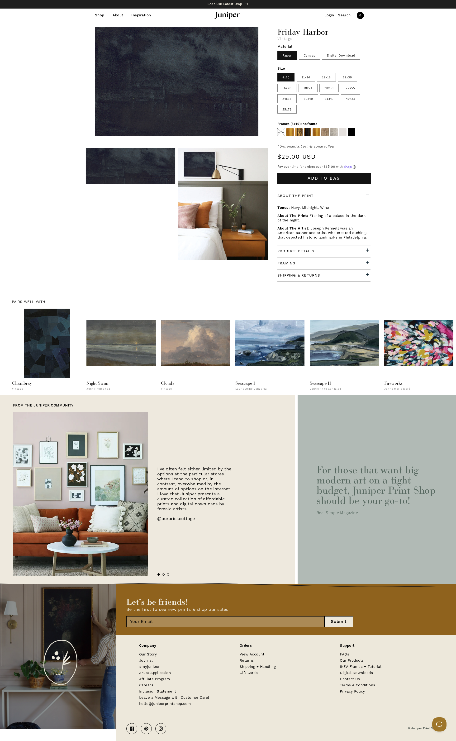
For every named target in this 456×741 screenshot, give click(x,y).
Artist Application (155, 673)
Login (329, 15)
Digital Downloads (356, 673)
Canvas (309, 55)
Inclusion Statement (157, 691)
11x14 (306, 77)
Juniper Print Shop (424, 728)
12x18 (326, 77)
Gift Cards (249, 673)
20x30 (329, 88)
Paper (287, 55)
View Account (252, 654)
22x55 (350, 88)
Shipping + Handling (258, 667)
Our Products (352, 660)
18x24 (308, 88)
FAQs (344, 654)
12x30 (347, 77)
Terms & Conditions (357, 685)
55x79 (287, 109)
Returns (247, 660)
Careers (146, 685)
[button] (344, 15)
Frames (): (297, 124)
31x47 (329, 98)
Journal (146, 660)
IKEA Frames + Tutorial (360, 667)
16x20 (286, 88)
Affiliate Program (154, 679)
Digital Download (341, 55)
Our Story (148, 654)
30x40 (308, 98)
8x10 (286, 77)
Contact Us (350, 679)
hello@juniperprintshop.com (165, 704)
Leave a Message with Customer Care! (174, 697)
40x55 (350, 98)
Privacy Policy (352, 691)
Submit (339, 621)
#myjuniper (149, 667)
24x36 (287, 98)
